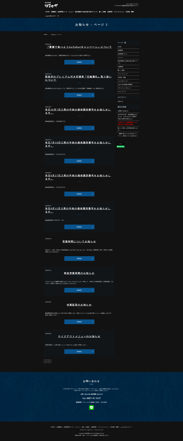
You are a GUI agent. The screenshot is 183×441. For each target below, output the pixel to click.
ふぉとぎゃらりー (50, 16)
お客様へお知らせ (123, 111)
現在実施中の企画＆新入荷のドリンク (86, 11)
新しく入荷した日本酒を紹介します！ (128, 129)
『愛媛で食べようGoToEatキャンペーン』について (79, 47)
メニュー (71, 11)
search (58, 15)
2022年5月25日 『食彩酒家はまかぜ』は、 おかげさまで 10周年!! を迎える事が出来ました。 (127, 117)
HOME (47, 11)
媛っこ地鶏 (102, 11)
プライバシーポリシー (124, 88)
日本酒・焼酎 (130, 11)
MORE (79, 62)
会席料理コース (62, 11)
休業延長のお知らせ (79, 305)
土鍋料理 (109, 11)
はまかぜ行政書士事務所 (125, 84)
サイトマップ (122, 91)
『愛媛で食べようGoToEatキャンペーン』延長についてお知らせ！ (128, 134)
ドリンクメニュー (119, 11)
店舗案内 (53, 11)
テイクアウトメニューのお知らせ (79, 336)
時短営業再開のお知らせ (79, 273)
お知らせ (120, 101)
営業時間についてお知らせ (79, 241)
